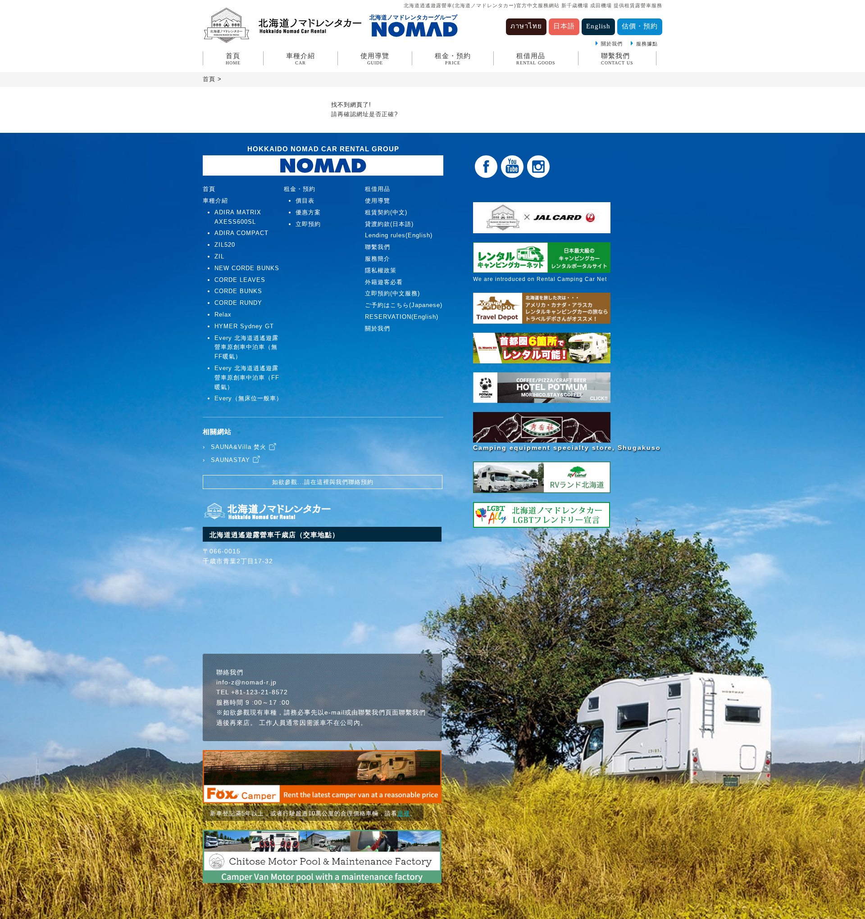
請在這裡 (316, 482)
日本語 (564, 26)
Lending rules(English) (398, 235)
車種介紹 (300, 58)
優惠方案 (308, 212)
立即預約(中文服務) (392, 293)
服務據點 (647, 43)
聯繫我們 (617, 58)
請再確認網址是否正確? (364, 114)
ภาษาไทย (526, 26)
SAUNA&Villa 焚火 (239, 447)
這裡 (403, 813)
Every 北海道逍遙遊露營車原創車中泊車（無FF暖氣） (246, 347)
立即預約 (308, 224)
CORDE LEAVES (239, 279)
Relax (223, 314)
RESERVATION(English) (401, 316)
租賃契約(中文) (386, 212)
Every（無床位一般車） (248, 398)
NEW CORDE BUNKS (246, 268)
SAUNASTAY (230, 460)
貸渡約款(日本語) (389, 224)
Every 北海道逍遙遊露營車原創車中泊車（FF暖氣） (246, 377)
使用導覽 (374, 58)
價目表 (305, 200)
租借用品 (535, 58)
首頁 (233, 58)
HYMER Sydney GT (244, 326)
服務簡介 (377, 258)
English (598, 26)
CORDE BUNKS (238, 291)
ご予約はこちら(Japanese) (403, 305)
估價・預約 (640, 26)
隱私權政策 (380, 270)
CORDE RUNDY (238, 302)
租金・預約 (453, 58)
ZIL (219, 256)
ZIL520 (224, 244)
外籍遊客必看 (384, 282)
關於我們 (612, 43)
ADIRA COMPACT (241, 233)
